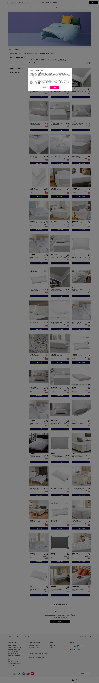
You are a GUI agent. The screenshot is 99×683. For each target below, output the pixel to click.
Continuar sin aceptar (67, 69)
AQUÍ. (39, 83)
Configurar (45, 87)
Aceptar (54, 87)
